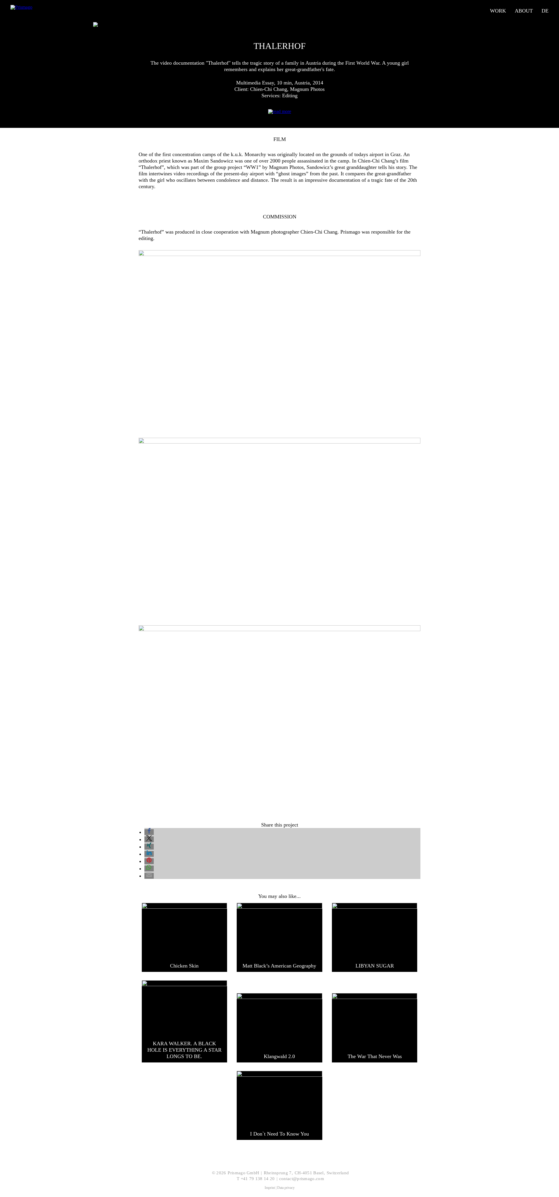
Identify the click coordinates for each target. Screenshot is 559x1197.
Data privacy (286, 1188)
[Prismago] (43, 11)
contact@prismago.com (301, 1178)
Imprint (270, 1188)
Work (498, 11)
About (524, 11)
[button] (149, 832)
